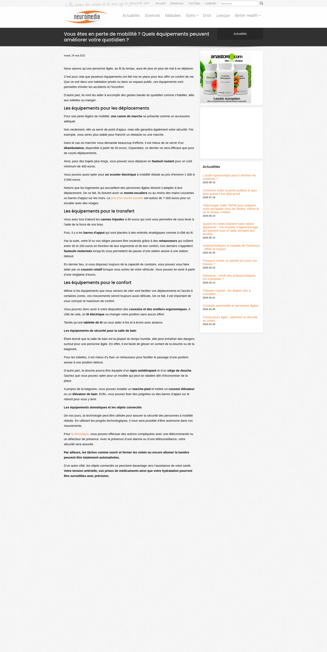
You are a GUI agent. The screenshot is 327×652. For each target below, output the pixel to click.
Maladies (173, 15)
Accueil (160, 3)
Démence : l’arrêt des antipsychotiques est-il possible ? (229, 277)
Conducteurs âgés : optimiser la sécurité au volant (230, 319)
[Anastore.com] (225, 77)
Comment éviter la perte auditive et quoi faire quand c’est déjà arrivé (230, 192)
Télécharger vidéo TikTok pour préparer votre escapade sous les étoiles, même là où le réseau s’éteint (231, 209)
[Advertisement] (231, 133)
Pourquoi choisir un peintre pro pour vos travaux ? (230, 262)
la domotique (80, 434)
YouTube (194, 3)
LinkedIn (210, 3)
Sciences (152, 15)
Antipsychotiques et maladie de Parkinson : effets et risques (231, 247)
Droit (207, 15)
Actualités (131, 15)
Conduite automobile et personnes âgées (231, 305)
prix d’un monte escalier (127, 198)
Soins (191, 15)
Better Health (247, 15)
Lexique (223, 15)
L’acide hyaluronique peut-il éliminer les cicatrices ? (229, 177)
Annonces (176, 3)
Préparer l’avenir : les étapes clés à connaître (227, 292)
